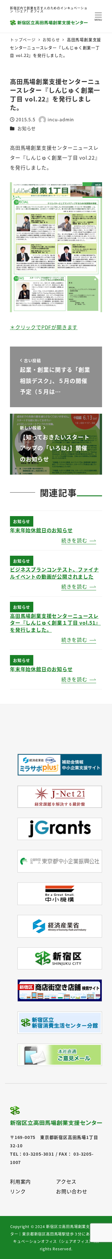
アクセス (66, 1181)
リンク (18, 1191)
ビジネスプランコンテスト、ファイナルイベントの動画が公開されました (54, 573)
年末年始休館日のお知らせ (41, 530)
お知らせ (26, 128)
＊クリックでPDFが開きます (43, 327)
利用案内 (20, 1181)
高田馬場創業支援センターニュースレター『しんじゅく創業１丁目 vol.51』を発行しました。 (55, 622)
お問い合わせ (71, 1191)
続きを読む (74, 540)
